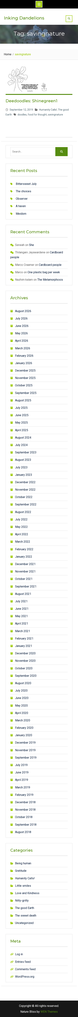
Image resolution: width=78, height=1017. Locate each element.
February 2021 (24, 638)
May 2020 (21, 705)
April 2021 (21, 623)
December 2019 (25, 742)
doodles (22, 114)
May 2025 (21, 422)
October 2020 (23, 668)
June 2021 (21, 608)
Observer (22, 198)
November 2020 (25, 660)
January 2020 (23, 735)
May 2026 (21, 333)
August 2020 (23, 683)
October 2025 (23, 385)
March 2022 (22, 541)
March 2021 (22, 631)
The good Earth (24, 908)
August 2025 (23, 400)
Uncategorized (24, 923)
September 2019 (25, 757)
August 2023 (23, 460)
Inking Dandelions (24, 18)
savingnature (55, 114)
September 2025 (25, 393)
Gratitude (20, 870)
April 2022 (21, 534)
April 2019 (21, 780)
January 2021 (23, 646)
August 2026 (23, 311)
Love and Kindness (27, 893)
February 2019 (24, 795)
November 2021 (25, 571)
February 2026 (24, 355)
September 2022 (25, 504)
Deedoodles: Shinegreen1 (31, 100)
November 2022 (25, 489)
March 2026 (22, 348)
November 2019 (25, 750)
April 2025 (21, 430)
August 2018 (23, 832)
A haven (21, 206)
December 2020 (25, 653)
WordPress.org (24, 976)
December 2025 (25, 370)
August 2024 (23, 437)
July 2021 (21, 601)
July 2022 (21, 519)
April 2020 (21, 713)
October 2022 (23, 497)
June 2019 (21, 772)
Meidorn (21, 213)
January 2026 (23, 363)
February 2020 (24, 728)
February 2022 (24, 549)
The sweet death (25, 915)
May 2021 (21, 616)
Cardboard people (50, 265)
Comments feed (25, 969)
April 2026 (21, 340)
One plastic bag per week (44, 272)
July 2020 (21, 690)
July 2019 (21, 765)
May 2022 (21, 527)
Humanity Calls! (48, 109)
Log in (19, 954)
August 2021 (23, 594)
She (31, 245)
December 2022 (25, 482)
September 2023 (25, 452)
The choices (23, 191)
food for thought (37, 114)
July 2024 (21, 445)
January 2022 (23, 556)
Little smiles (23, 885)
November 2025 (25, 378)
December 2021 (25, 564)
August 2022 (23, 512)
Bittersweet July (26, 184)
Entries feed (23, 962)
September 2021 (25, 586)
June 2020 (21, 698)
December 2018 (25, 802)
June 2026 (21, 326)
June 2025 (21, 415)
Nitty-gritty (22, 900)
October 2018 (23, 817)
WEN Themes (49, 1011)
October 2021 (23, 579)
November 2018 (25, 809)
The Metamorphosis (50, 279)
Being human (23, 863)
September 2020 (25, 675)
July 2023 (21, 467)
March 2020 (22, 720)
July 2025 (21, 407)
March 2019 (22, 787)
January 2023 (23, 475)
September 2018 (25, 824)
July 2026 (21, 318)
